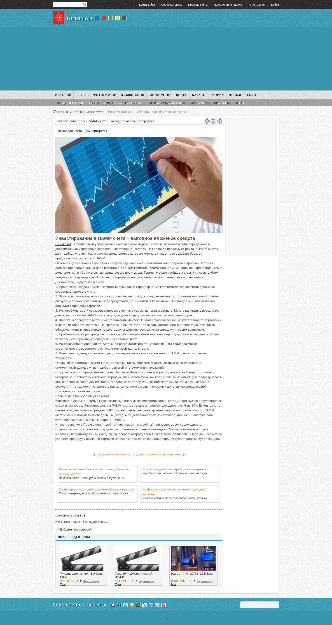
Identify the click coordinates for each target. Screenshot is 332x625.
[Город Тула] (58, 18)
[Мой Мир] (138, 605)
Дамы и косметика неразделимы (158, 454)
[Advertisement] (166, 58)
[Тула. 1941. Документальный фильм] (138, 558)
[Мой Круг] (157, 605)
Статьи (77, 112)
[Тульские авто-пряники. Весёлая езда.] (82, 558)
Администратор (95, 130)
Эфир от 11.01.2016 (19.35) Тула (192, 573)
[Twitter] (125, 605)
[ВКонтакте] (113, 605)
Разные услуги (95, 112)
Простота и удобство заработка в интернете (174, 469)
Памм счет (63, 243)
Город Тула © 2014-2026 (79, 605)
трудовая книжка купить (113, 454)
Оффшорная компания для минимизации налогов (96, 489)
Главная (63, 112)
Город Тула (80, 18)
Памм (87, 424)
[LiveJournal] (144, 605)
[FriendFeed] (151, 605)
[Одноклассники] (132, 605)
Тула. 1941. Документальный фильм (133, 574)
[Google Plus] (163, 605)
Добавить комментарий (75, 529)
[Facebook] (119, 605)
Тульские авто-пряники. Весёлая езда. (81, 574)
